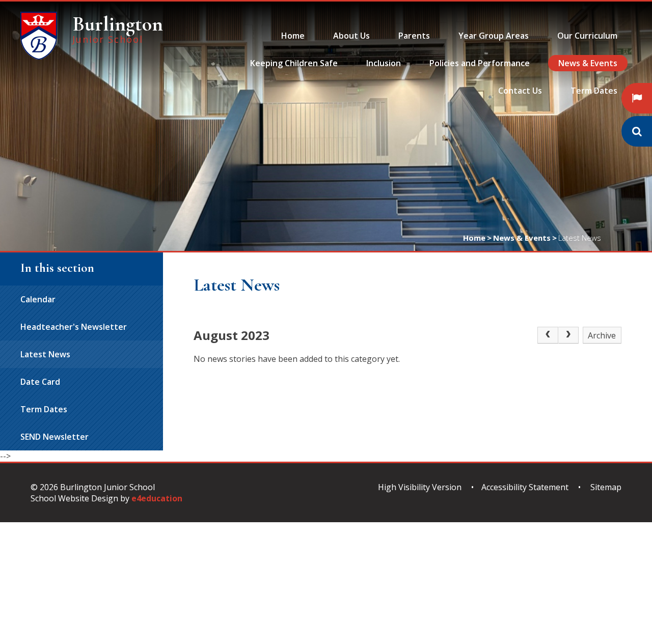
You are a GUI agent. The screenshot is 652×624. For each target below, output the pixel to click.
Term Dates (43, 409)
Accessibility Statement (524, 487)
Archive (602, 335)
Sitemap (605, 487)
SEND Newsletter (54, 436)
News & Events (522, 238)
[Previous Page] (547, 335)
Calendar (38, 299)
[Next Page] (568, 335)
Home (474, 238)
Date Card (40, 381)
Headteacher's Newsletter (73, 326)
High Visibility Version (419, 487)
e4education (156, 498)
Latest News (579, 238)
